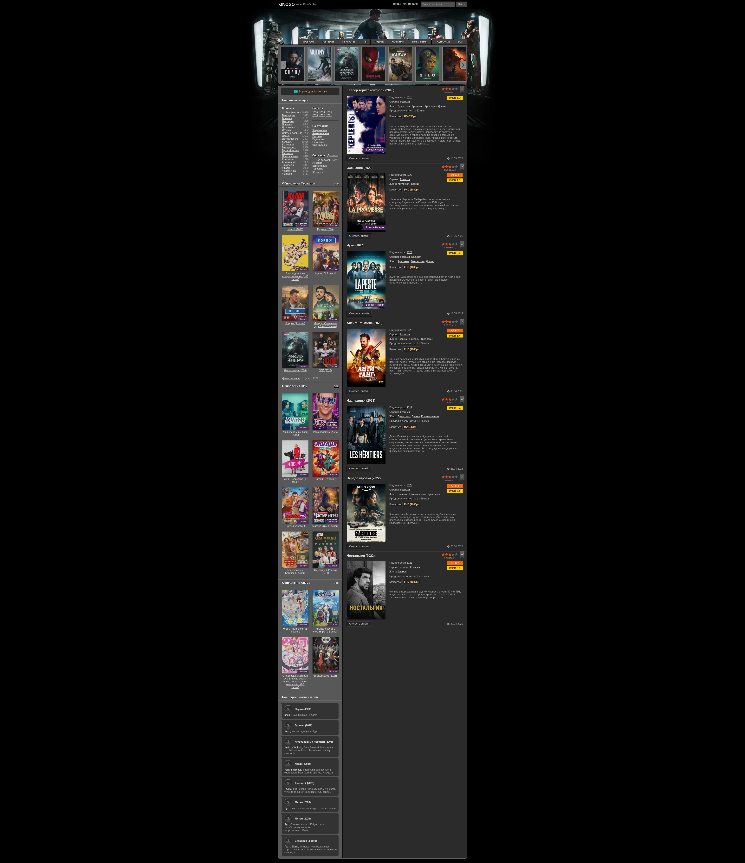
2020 (409, 174)
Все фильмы (293, 112)
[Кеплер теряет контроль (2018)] (359, 158)
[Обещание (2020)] (359, 236)
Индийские (318, 139)
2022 (409, 485)
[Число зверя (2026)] (346, 64)
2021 (409, 407)
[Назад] (283, 65)
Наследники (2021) (361, 400)
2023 (409, 330)
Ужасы (286, 167)
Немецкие (318, 142)
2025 (322, 112)
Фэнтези (287, 173)
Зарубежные (319, 130)
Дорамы (332, 155)
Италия (404, 567)
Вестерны (288, 121)
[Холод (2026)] (293, 64)
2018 (409, 97)
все (336, 183)
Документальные (292, 132)
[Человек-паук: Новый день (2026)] (373, 64)
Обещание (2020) (359, 168)
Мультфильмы (290, 150)
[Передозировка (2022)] (359, 546)
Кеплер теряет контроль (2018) (370, 90)
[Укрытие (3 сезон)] (427, 64)
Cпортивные (289, 162)
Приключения (290, 156)
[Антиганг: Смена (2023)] (359, 391)
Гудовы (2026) (303, 725)
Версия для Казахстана (310, 92)
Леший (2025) (303, 763)
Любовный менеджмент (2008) (314, 741)
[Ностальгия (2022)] (359, 624)
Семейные (288, 159)
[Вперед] (463, 65)
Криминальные (430, 416)
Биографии (288, 115)
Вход (396, 3)
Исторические (290, 138)
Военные (287, 124)
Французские (319, 145)
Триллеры (431, 106)
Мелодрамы (289, 147)
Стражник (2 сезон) (306, 840)
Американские (320, 133)
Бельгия (416, 256)
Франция (405, 101)
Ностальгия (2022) (361, 555)
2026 (315, 112)
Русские (317, 136)
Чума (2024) (355, 245)
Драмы (442, 106)
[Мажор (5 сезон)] (400, 64)
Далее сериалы (291, 378)
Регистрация (410, 3)
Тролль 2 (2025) (304, 783)
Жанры (318, 172)
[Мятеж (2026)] (320, 64)
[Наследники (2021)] (359, 469)
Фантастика (417, 261)
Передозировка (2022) (364, 478)
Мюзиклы (287, 153)
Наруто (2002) (303, 709)
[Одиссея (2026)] (454, 64)
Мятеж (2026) (303, 802)
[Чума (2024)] (359, 313)
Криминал (417, 106)
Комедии (414, 339)
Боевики (402, 339)
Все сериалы (323, 159)
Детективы (404, 106)
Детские (287, 130)
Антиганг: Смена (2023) (364, 323)
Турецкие (317, 168)
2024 (409, 252)
